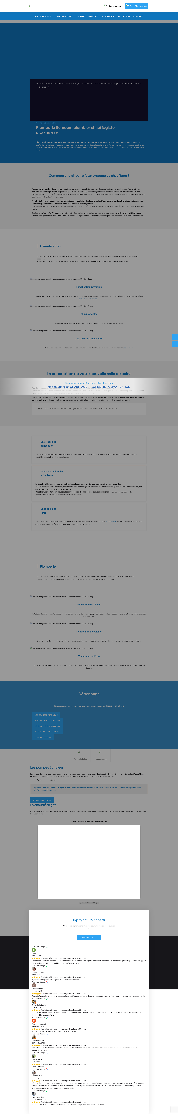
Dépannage (138, 16)
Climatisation (108, 16)
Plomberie (80, 16)
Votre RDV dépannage (138, 6)
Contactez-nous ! (87, 937)
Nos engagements (64, 16)
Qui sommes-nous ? (43, 16)
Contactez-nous (115, 6)
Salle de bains (124, 16)
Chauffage (93, 16)
